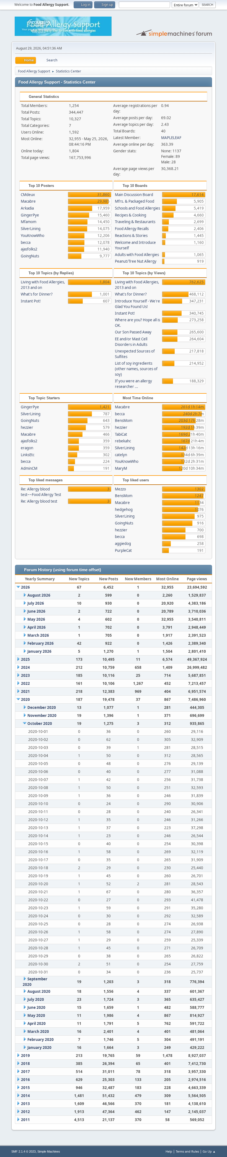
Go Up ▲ (209, 1151)
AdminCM (29, 468)
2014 (25, 1095)
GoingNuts (30, 256)
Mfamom (28, 221)
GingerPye (30, 215)
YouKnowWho (32, 235)
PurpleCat (123, 550)
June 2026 (36, 611)
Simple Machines (48, 1151)
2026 (25, 587)
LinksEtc (27, 454)
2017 (25, 1071)
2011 (25, 1119)
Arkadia (27, 208)
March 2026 (38, 635)
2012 (25, 1111)
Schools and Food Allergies (137, 208)
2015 (25, 1087)
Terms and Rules (187, 1151)
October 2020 (39, 723)
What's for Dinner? (37, 294)
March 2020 (38, 1031)
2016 (25, 1079)
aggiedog (123, 543)
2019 (25, 1055)
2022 (25, 683)
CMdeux (28, 194)
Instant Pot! (31, 301)
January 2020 (39, 1047)
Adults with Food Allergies (137, 254)
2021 (25, 691)
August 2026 (38, 595)
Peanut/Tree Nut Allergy (135, 261)
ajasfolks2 (29, 249)
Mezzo (120, 489)
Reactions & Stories (131, 235)
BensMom (123, 420)
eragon (27, 447)
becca (25, 242)
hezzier (27, 427)
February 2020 (40, 1039)
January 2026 (39, 651)
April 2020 (36, 1023)
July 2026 (35, 603)
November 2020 (41, 715)
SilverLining (30, 228)
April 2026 (36, 627)
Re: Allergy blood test (39, 501)
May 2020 (36, 1015)
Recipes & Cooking (130, 215)
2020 (25, 699)
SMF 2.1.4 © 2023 (23, 1151)
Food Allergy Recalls (132, 228)
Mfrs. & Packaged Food (134, 201)
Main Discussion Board (134, 194)
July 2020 (35, 999)
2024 (25, 667)
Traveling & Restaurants (135, 221)
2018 (25, 1063)
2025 (25, 659)
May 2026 (36, 619)
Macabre (28, 201)
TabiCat (121, 434)
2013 (25, 1103)
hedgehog (124, 509)
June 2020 (36, 1007)
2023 (25, 675)
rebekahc (123, 440)
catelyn (121, 454)
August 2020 (38, 991)
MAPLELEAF (171, 137)
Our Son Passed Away (133, 332)
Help (169, 1151)
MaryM (121, 468)
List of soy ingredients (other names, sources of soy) (136, 369)
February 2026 (40, 643)
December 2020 (41, 707)
